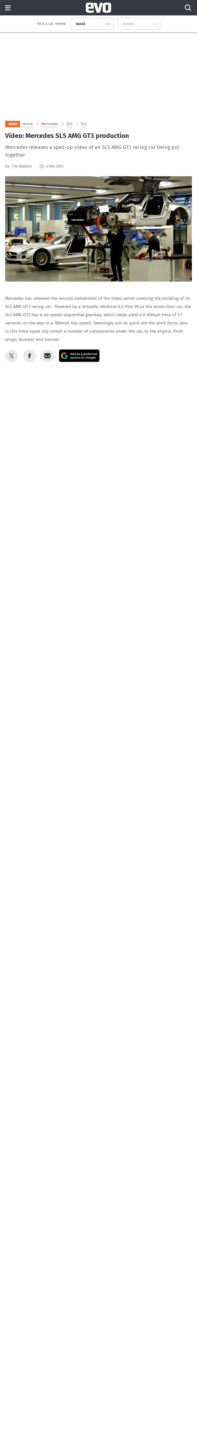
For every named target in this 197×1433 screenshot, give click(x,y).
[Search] (188, 8)
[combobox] (74, 24)
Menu (8, 8)
